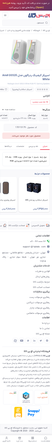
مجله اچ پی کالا (43, 333)
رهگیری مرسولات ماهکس (38, 313)
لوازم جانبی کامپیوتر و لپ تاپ (18, 30)
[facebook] (15, 340)
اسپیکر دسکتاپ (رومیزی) (22, 89)
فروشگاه (36, 30)
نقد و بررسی (33, 146)
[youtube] (21, 340)
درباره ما (46, 323)
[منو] (5, 15)
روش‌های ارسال (43, 276)
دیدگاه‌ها (8, 146)
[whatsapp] (28, 340)
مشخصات (20, 146)
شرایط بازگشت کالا (41, 281)
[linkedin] (34, 340)
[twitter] (40, 340)
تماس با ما (45, 328)
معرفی (45, 146)
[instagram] (47, 340)
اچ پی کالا (46, 30)
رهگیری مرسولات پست (39, 297)
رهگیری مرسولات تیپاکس (38, 302)
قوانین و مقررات (42, 271)
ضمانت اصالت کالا (41, 287)
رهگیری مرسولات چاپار (40, 307)
